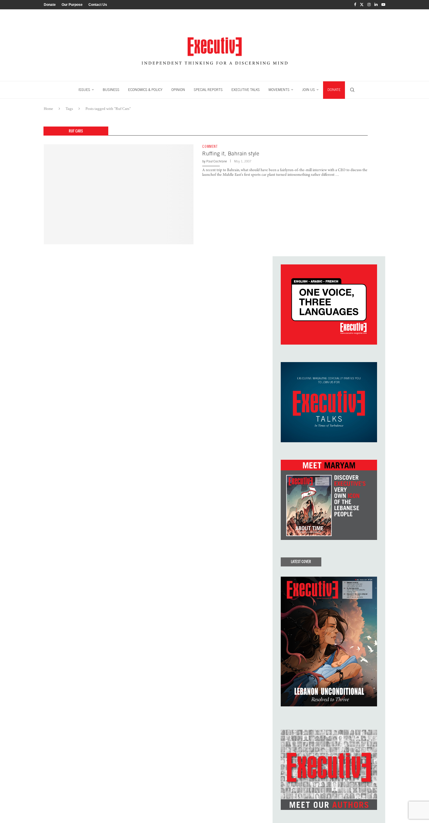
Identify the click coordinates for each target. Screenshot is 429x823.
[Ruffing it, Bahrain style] (118, 194)
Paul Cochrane (216, 161)
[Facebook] (355, 4)
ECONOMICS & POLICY (145, 90)
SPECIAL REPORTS (208, 90)
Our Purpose (72, 5)
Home (48, 108)
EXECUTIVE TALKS (245, 90)
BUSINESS (111, 90)
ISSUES (84, 90)
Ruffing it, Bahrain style (230, 153)
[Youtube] (383, 4)
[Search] (352, 89)
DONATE (334, 90)
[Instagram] (369, 4)
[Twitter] (362, 4)
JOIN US (308, 90)
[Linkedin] (376, 4)
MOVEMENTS (279, 90)
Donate (50, 5)
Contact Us (97, 5)
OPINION (178, 90)
